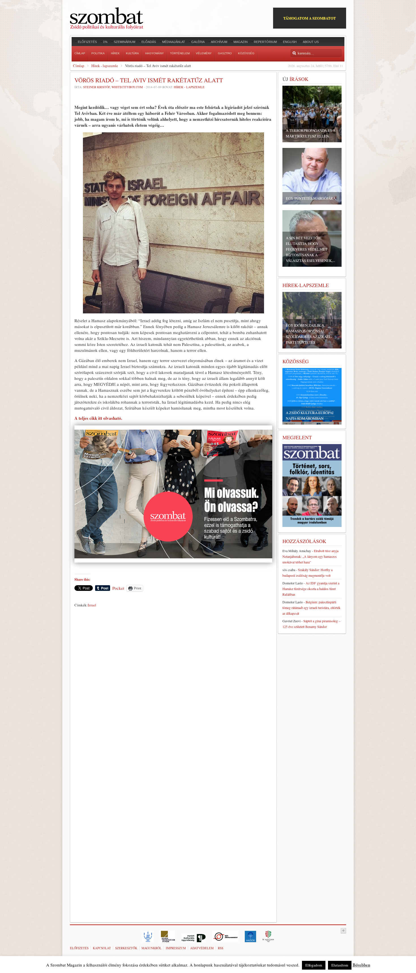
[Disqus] (173, 688)
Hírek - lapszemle (104, 65)
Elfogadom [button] (313, 965)
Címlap (78, 65)
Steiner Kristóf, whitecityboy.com (113, 87)
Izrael (92, 605)
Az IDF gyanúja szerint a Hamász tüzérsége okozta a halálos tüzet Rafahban (310, 589)
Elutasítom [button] (339, 965)
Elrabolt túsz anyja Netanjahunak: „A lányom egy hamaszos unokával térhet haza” (310, 556)
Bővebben (361, 965)
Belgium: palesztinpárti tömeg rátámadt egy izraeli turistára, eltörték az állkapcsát (311, 607)
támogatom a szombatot (309, 18)
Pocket (118, 588)
